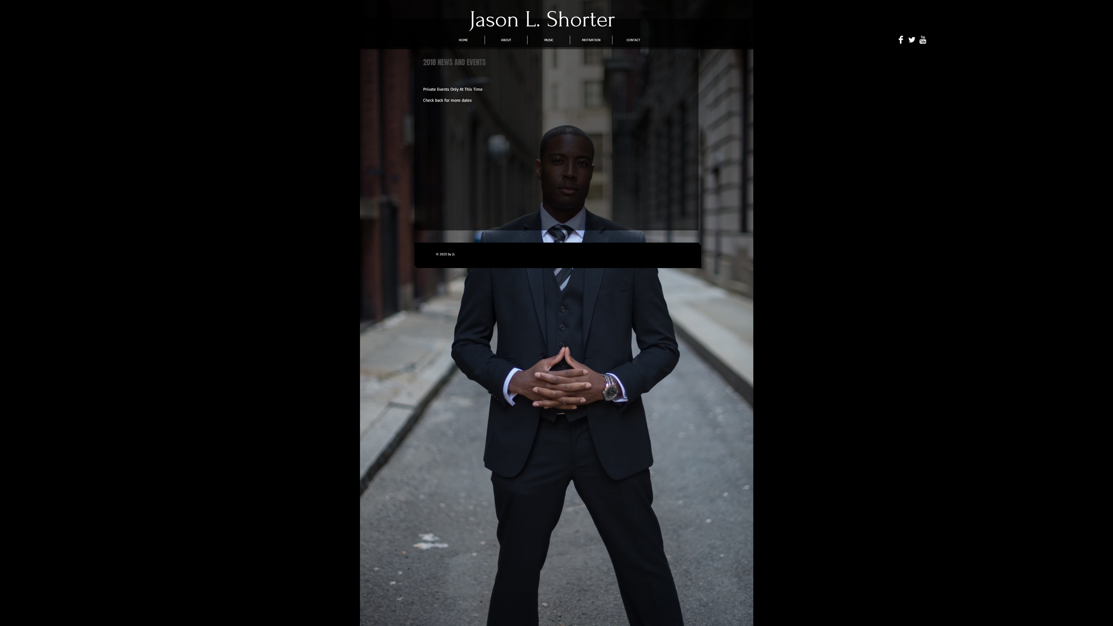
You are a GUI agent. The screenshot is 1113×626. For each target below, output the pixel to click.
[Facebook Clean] (901, 40)
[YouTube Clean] (923, 40)
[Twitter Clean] (912, 40)
